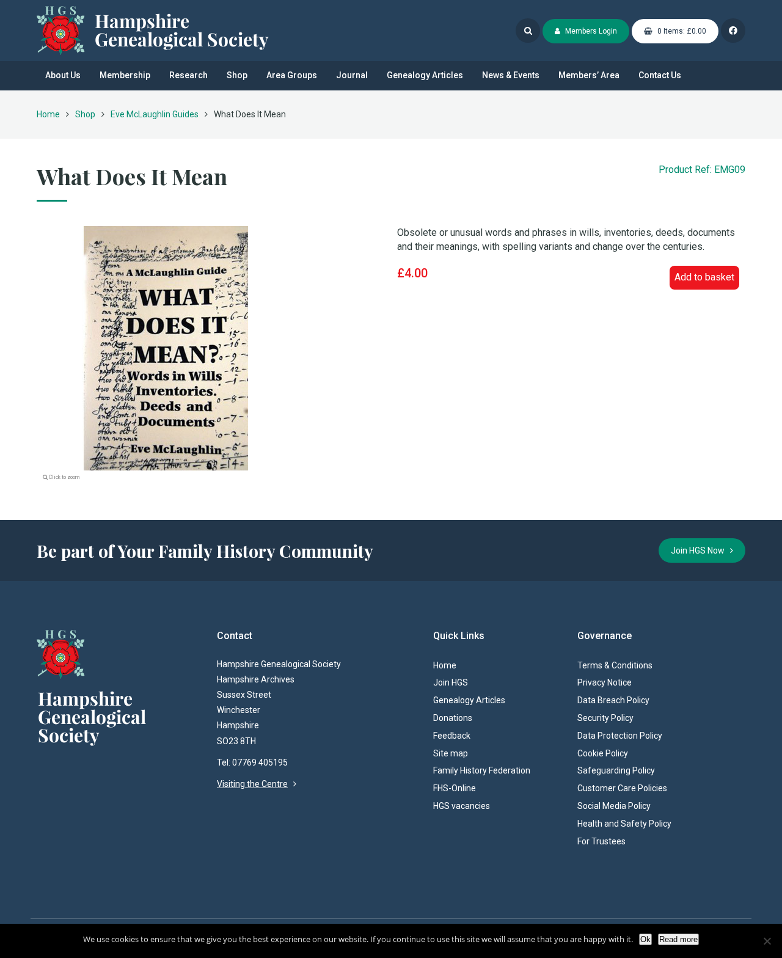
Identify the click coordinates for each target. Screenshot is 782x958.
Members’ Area (588, 75)
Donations (452, 718)
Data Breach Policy (613, 700)
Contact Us (659, 75)
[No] (767, 941)
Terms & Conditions (614, 665)
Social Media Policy (614, 806)
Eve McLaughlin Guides (155, 114)
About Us (63, 75)
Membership (125, 75)
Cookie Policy (602, 753)
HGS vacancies (461, 806)
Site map (450, 753)
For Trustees (601, 841)
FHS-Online (454, 788)
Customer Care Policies (622, 788)
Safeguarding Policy (616, 770)
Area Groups (291, 75)
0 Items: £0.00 (681, 31)
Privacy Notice (604, 682)
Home (48, 114)
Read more (678, 939)
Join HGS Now (700, 550)
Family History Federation (481, 770)
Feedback (451, 735)
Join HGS (450, 682)
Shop (237, 75)
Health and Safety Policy (624, 823)
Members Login (590, 31)
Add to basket (704, 277)
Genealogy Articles (425, 75)
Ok (645, 939)
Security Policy (605, 718)
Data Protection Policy (619, 735)
